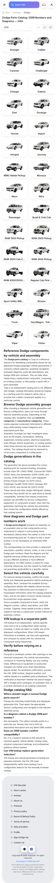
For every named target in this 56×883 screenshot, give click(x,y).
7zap (6, 12)
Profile (17, 832)
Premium (18, 806)
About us (18, 800)
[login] (51, 4)
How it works (20, 790)
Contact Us (19, 842)
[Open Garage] (43, 4)
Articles (17, 795)
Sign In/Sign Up (21, 837)
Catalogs (16, 12)
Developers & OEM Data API (28, 861)
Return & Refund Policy (24, 816)
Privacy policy (20, 811)
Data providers (21, 827)
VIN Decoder (20, 785)
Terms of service (21, 821)
